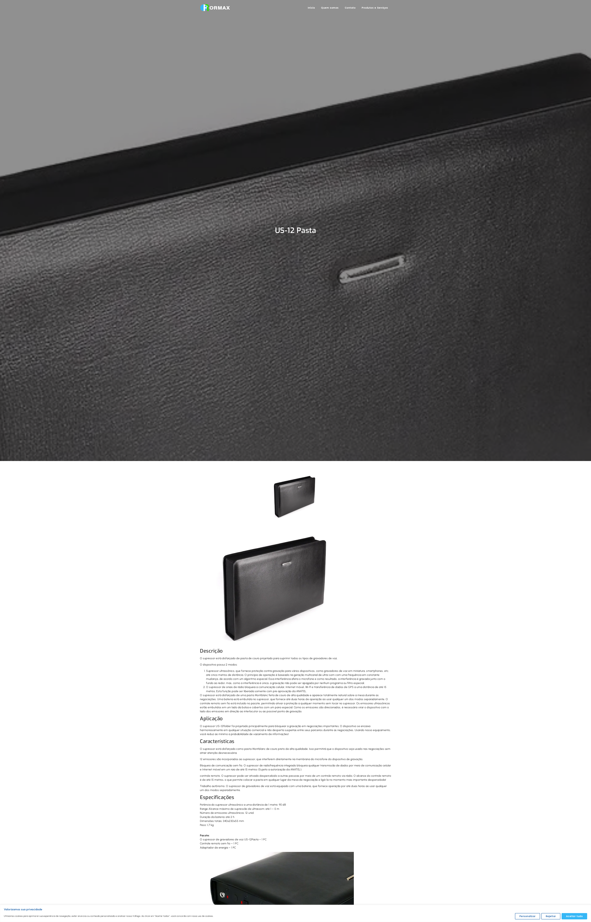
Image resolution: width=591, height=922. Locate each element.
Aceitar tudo (574, 916)
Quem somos (330, 7)
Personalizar (527, 916)
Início (311, 7)
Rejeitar (551, 916)
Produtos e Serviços (375, 7)
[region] (295, 913)
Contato (350, 7)
